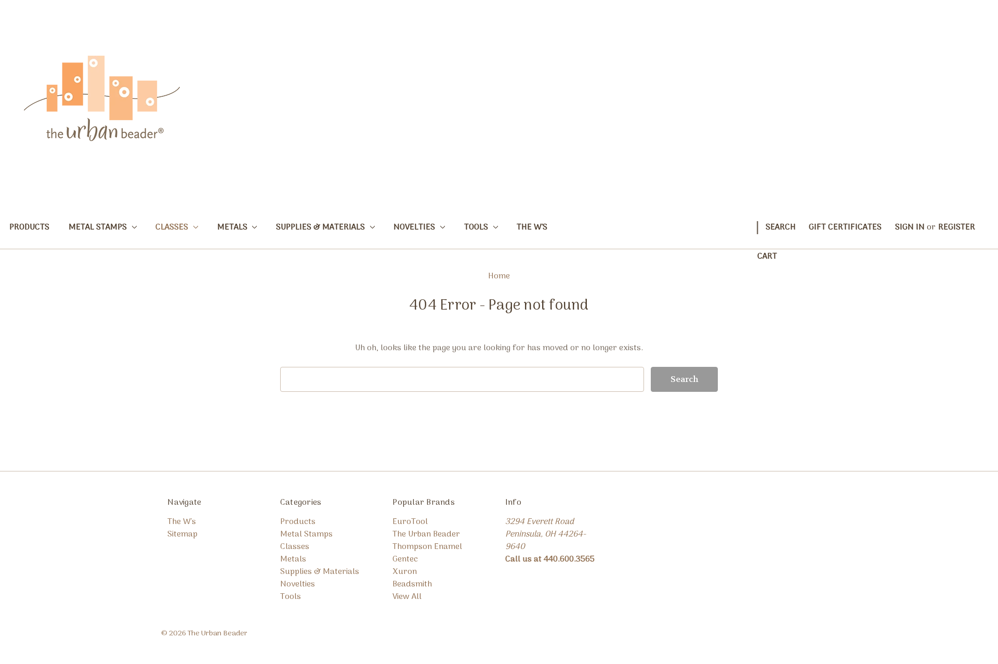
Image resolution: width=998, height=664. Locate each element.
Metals (233, 227)
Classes (172, 227)
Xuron (404, 572)
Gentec (405, 559)
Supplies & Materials (321, 227)
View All (407, 597)
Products (29, 227)
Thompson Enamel (427, 547)
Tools (477, 227)
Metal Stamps (99, 227)
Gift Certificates (845, 227)
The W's (532, 227)
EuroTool (410, 522)
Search (781, 227)
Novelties (415, 227)
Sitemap (182, 534)
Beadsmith (412, 584)
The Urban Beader (426, 534)
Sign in (910, 227)
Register (956, 227)
